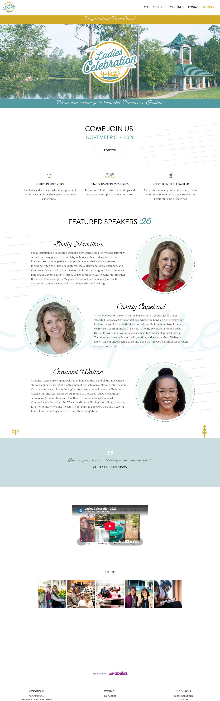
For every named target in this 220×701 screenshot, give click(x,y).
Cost (147, 7)
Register (208, 7)
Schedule (159, 7)
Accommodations (183, 696)
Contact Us (110, 696)
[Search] (216, 5)
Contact (194, 7)
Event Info (176, 7)
